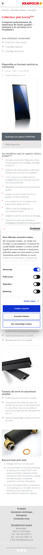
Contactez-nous (22, 518)
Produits (5, 10)
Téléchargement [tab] (12, 144)
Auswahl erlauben (21, 316)
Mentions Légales (23, 548)
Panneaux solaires (18, 10)
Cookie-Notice (11, 548)
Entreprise (21, 515)
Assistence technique (21, 512)
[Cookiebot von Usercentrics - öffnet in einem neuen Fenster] (30, 229)
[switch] (36, 277)
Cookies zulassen (21, 308)
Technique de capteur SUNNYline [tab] (20, 136)
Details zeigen (30, 301)
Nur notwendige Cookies (21, 324)
